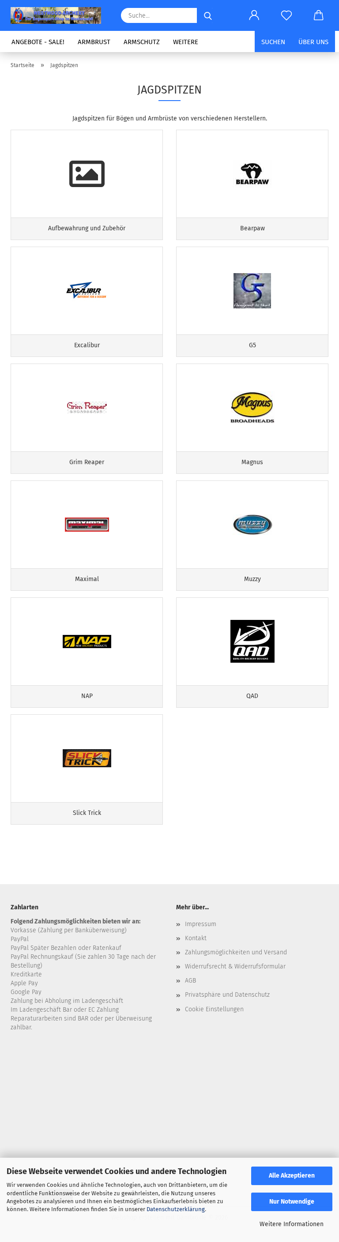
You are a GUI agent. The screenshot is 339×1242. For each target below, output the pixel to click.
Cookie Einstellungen (214, 1009)
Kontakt (196, 938)
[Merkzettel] (286, 15)
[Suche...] (208, 15)
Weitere (185, 42)
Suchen (273, 42)
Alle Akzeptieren (292, 1175)
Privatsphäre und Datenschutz (227, 994)
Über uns (313, 42)
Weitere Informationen (292, 1224)
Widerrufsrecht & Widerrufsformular (235, 966)
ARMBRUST (94, 42)
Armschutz (142, 42)
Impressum (200, 924)
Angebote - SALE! (37, 42)
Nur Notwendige (291, 1201)
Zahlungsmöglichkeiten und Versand (236, 952)
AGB (190, 980)
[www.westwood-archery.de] (59, 15)
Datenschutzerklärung (176, 1209)
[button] (254, 15)
